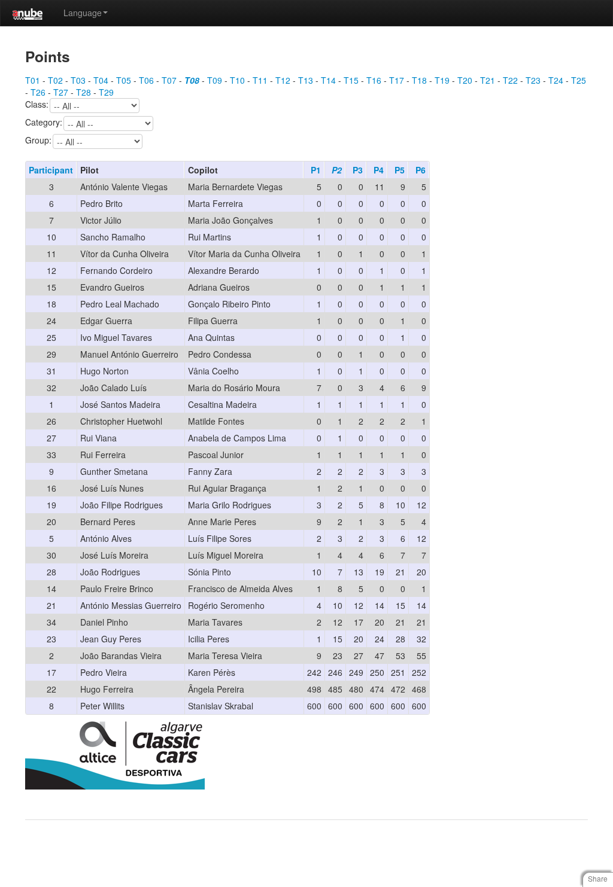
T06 (146, 80)
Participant (51, 170)
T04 (100, 80)
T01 (32, 80)
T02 (55, 80)
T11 (260, 80)
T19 (442, 80)
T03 (78, 80)
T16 (373, 80)
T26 (38, 92)
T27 (60, 92)
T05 (123, 80)
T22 (510, 80)
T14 (328, 80)
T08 (191, 80)
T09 (214, 80)
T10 (237, 80)
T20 (464, 80)
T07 (169, 80)
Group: (38, 141)
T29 (106, 92)
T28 (83, 92)
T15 (351, 80)
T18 (419, 80)
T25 (578, 80)
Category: (43, 123)
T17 (396, 80)
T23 (533, 80)
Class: (36, 105)
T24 (555, 80)
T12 (282, 80)
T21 (487, 80)
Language (82, 13)
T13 (305, 80)
